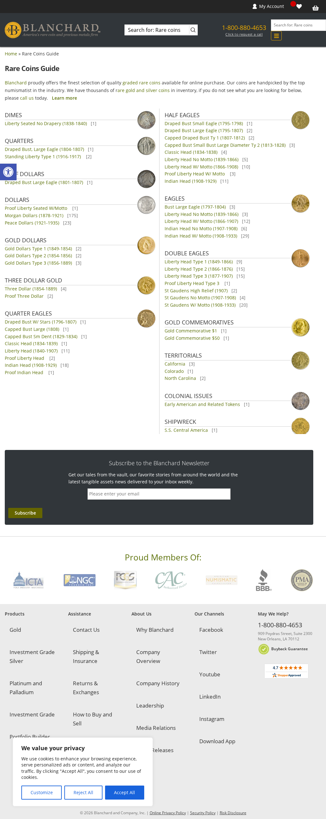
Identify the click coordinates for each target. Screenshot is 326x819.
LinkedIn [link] (210, 696)
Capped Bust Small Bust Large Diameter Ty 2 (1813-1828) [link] (225, 145)
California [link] (175, 364)
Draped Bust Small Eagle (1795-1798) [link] (204, 123)
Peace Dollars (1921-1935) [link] (32, 223)
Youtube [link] (209, 674)
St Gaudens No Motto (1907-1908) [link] (200, 298)
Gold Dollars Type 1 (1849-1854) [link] (38, 249)
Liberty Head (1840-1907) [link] (31, 351)
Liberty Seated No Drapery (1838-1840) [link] (46, 123)
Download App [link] (217, 741)
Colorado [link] (174, 371)
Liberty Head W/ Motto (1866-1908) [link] (201, 167)
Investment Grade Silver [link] (32, 656)
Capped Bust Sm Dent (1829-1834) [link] (41, 336)
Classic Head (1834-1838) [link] (191, 152)
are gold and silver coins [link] (143, 90)
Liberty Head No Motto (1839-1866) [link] (201, 159)
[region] (83, 771)
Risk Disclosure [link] (233, 812)
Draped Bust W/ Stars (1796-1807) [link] (40, 322)
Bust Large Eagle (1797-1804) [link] (195, 207)
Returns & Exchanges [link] (86, 688)
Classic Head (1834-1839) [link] (31, 343)
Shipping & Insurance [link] (86, 656)
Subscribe (25, 513)
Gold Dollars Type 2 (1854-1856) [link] (38, 256)
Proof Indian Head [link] (25, 372)
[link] (8, 172)
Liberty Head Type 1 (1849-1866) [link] (199, 262)
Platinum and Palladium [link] (26, 688)
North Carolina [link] (180, 378)
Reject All (83, 792)
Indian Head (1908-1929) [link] (31, 365)
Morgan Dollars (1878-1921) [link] (34, 215)
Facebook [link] (211, 629)
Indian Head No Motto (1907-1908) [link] (201, 228)
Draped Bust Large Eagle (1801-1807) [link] (44, 182)
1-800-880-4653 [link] (244, 27)
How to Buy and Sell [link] (92, 719)
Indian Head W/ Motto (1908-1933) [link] (201, 236)
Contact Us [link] (86, 629)
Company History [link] (158, 683)
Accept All (124, 792)
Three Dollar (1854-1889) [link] (31, 289)
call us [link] (27, 98)
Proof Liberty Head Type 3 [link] (193, 283)
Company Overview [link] (148, 656)
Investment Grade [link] (32, 714)
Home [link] (11, 54)
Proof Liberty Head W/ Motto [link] (195, 174)
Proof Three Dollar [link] (24, 296)
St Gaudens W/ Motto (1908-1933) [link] (200, 305)
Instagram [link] (211, 719)
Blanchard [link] (16, 83)
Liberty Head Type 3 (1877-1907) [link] (199, 276)
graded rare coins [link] (141, 83)
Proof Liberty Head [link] (25, 358)
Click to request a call (244, 34)
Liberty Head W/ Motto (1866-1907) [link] (201, 221)
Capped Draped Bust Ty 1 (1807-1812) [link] (205, 138)
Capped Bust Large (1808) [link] (32, 329)
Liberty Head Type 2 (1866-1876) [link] (199, 269)
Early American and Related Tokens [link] (202, 404)
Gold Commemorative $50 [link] (192, 338)
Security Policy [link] (203, 812)
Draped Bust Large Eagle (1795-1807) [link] (204, 130)
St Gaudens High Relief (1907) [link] (196, 291)
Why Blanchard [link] (155, 629)
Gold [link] (15, 629)
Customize (42, 792)
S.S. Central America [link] (186, 430)
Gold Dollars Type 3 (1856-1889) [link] (38, 263)
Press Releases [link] (155, 750)
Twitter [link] (208, 652)
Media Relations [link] (156, 727)
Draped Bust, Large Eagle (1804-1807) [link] (44, 149)
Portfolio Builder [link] (30, 736)
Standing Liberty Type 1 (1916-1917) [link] (43, 156)
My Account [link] (271, 6)
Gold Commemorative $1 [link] (191, 331)
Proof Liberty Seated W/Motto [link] (36, 208)
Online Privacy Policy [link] (168, 812)
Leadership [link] (150, 705)
